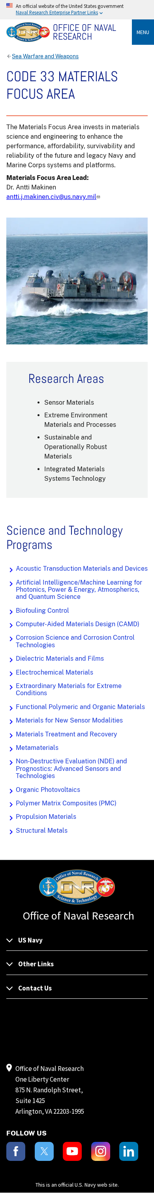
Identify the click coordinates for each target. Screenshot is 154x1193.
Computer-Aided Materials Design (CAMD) (77, 624)
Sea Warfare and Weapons (45, 56)
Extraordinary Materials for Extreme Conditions (69, 689)
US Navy (30, 940)
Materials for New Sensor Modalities (69, 720)
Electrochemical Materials (54, 672)
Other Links (36, 964)
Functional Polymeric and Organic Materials (80, 707)
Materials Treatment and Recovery (66, 734)
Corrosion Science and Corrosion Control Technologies (75, 641)
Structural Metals (42, 830)
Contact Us (35, 988)
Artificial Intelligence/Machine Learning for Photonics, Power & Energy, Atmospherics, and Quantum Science (79, 590)
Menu (143, 32)
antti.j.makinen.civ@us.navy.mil (51, 197)
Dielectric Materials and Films (60, 658)
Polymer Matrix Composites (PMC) (66, 803)
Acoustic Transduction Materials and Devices (82, 568)
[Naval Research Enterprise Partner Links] (77, 9)
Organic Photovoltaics (48, 789)
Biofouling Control (42, 610)
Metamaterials (37, 747)
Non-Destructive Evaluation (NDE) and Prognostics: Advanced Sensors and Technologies (71, 768)
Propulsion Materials (46, 816)
